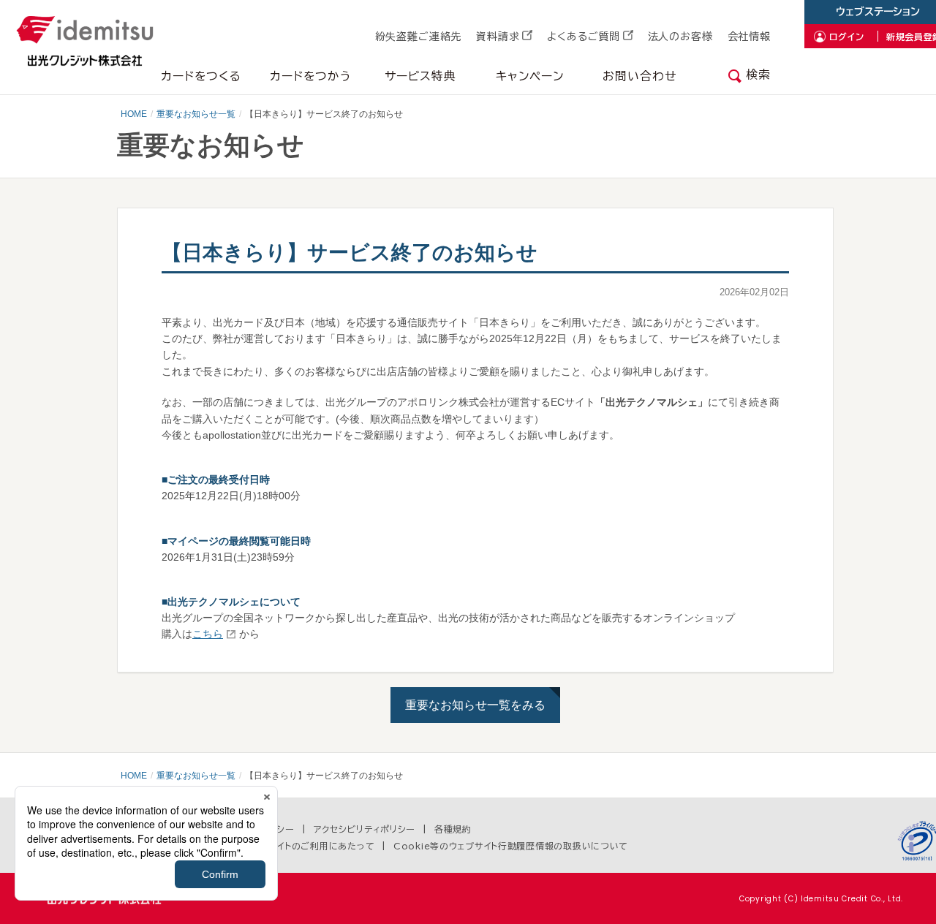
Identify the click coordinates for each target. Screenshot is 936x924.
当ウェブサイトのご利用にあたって (304, 845)
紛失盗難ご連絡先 (418, 36)
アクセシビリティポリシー (365, 829)
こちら (207, 634)
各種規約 (453, 829)
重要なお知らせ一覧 (195, 114)
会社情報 (749, 36)
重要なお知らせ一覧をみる (475, 705)
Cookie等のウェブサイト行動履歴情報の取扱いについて (510, 845)
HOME (134, 114)
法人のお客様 (680, 36)
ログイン (846, 36)
